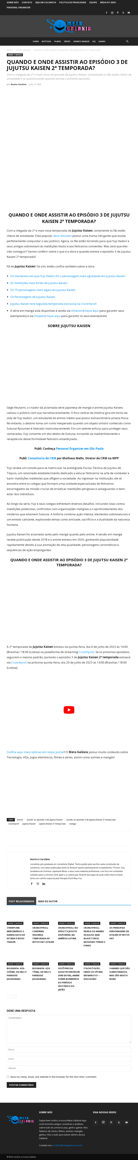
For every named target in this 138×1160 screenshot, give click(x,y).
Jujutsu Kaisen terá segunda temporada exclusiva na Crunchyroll (53, 304)
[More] (41, 838)
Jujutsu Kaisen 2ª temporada (52, 823)
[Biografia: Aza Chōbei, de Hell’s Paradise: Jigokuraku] (18, 957)
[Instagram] (112, 12)
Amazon (76, 311)
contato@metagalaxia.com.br (67, 1145)
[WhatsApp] (25, 838)
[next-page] (14, 996)
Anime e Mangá (81, 41)
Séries (67, 41)
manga (72, 823)
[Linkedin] (45, 884)
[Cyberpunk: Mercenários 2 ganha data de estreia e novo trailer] (18, 917)
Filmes (57, 41)
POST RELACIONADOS (21, 901)
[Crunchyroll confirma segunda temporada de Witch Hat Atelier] (43, 917)
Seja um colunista (45, 2)
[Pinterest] (117, 12)
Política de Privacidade (72, 2)
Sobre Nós (13, 2)
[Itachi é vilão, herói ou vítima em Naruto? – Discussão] (95, 957)
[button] (127, 41)
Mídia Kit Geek (108, 2)
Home (36, 41)
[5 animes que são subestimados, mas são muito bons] (120, 957)
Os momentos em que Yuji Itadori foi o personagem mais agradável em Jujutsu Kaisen (67, 276)
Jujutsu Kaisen (29, 823)
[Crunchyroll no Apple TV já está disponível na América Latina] (69, 917)
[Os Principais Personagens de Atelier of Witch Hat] (120, 917)
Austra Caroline (18, 84)
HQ (93, 41)
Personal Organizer (18, 7)
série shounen (62, 236)
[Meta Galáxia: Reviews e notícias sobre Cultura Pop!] (69, 26)
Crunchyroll (86, 652)
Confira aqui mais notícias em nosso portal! (35, 752)
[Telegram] (33, 838)
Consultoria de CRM (42, 458)
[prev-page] (9, 996)
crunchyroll (13, 823)
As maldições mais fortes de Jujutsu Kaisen (38, 283)
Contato (27, 2)
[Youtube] (128, 12)
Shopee (39, 316)
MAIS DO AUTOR (47, 901)
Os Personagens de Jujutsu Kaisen (32, 297)
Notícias (46, 41)
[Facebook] (106, 12)
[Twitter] (123, 12)
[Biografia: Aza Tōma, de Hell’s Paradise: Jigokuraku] (43, 957)
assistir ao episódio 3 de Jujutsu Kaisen (45, 819)
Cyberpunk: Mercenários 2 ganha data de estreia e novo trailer (16, 934)
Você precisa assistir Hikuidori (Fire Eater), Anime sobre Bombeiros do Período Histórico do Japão (69, 979)
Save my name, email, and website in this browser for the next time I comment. (53, 1076)
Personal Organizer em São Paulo (80, 449)
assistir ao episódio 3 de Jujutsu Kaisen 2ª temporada (91, 819)
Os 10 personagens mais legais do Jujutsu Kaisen (42, 290)
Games (101, 41)
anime (20, 819)
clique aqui (91, 311)
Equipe (93, 2)
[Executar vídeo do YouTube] (69, 710)
